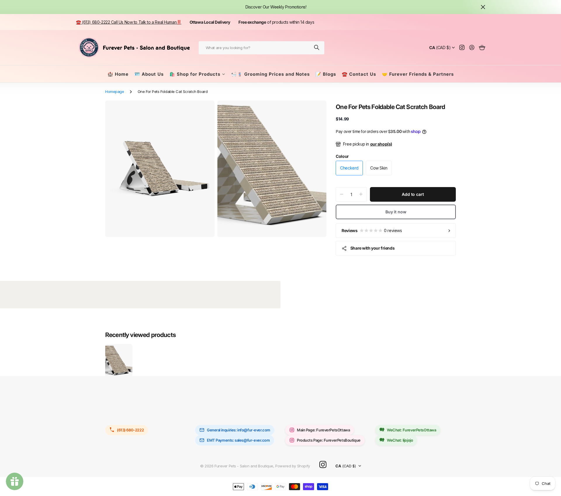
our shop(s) (381, 143)
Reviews (372, 230)
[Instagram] (322, 465)
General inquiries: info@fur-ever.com (238, 430)
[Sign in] (472, 47)
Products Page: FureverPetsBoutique (329, 440)
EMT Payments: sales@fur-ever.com (238, 440)
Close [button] (483, 7)
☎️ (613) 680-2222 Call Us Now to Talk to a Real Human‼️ (128, 22)
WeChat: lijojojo (400, 440)
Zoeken (317, 47)
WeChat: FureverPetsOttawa (411, 430)
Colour (342, 156)
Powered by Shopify (292, 466)
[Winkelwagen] (482, 47)
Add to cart (413, 194)
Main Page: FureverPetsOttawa (323, 430)
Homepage (114, 91)
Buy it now (395, 211)
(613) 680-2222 (130, 430)
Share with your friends (372, 248)
